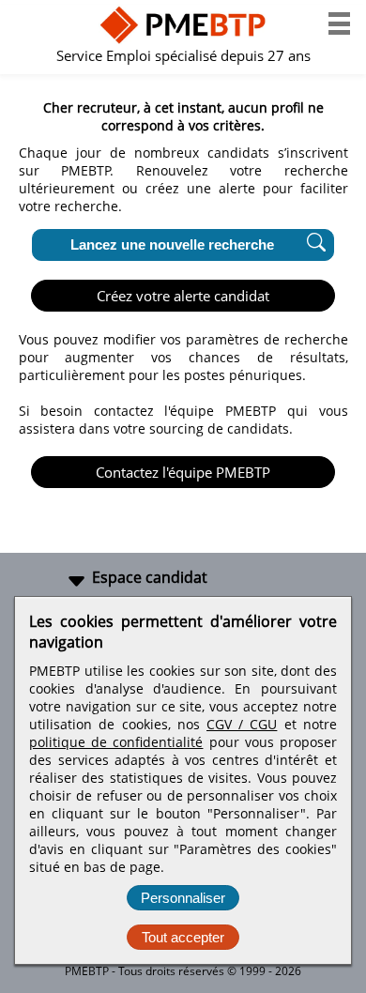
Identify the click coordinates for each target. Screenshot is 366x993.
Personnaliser (183, 898)
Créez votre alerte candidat (183, 295)
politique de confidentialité (116, 742)
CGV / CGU (241, 724)
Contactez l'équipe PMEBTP (183, 472)
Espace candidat (149, 577)
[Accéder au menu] (339, 23)
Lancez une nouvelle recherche (172, 244)
